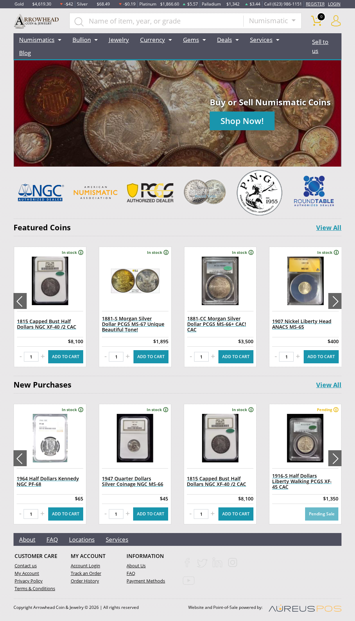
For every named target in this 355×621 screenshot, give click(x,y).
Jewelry (119, 40)
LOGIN (334, 4)
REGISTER (315, 4)
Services (117, 539)
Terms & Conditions (35, 588)
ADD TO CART (65, 357)
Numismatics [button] (36, 40)
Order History (85, 581)
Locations (82, 539)
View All (328, 227)
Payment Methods (146, 581)
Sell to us (320, 46)
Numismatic (269, 20)
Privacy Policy (29, 581)
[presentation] (20, 301)
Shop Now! (242, 120)
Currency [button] (152, 40)
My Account (27, 573)
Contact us (26, 565)
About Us (136, 565)
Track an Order (86, 573)
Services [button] (261, 40)
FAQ (52, 539)
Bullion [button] (81, 40)
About (27, 539)
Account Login (85, 565)
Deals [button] (224, 40)
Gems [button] (191, 40)
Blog (25, 53)
